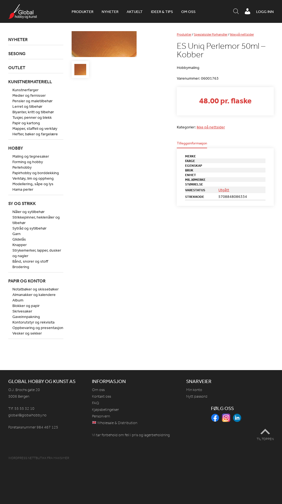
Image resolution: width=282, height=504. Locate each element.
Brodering (20, 266)
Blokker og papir (26, 305)
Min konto (194, 389)
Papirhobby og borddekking (35, 172)
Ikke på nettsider (242, 34)
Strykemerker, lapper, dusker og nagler (36, 253)
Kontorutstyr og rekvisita (33, 322)
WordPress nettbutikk (27, 458)
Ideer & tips (162, 11)
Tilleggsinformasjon (192, 143)
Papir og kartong (26, 122)
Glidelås (19, 239)
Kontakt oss (101, 396)
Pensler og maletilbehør (32, 100)
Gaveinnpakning (26, 316)
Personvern (101, 416)
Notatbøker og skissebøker (35, 289)
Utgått (223, 189)
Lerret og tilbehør (27, 106)
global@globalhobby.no (27, 415)
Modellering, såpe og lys (32, 183)
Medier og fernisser (29, 95)
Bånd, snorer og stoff (30, 261)
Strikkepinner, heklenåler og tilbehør (36, 220)
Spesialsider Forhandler (210, 34)
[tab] (192, 144)
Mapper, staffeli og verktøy (34, 128)
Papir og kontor (26, 281)
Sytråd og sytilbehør (29, 228)
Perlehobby (22, 167)
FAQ (95, 403)
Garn (16, 233)
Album (17, 300)
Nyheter (110, 11)
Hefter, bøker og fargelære (35, 133)
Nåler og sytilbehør (28, 211)
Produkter (82, 11)
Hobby (15, 148)
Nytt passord (196, 396)
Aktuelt (135, 11)
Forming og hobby (27, 161)
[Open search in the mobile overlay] (236, 12)
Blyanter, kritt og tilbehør (33, 111)
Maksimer (61, 458)
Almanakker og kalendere (34, 294)
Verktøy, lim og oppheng (33, 178)
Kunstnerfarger (25, 89)
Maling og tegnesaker (30, 156)
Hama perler (22, 189)
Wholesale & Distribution (116, 423)
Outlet (16, 67)
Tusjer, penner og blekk (32, 117)
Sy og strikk (22, 203)
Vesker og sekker (27, 333)
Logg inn (265, 11)
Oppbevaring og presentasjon (37, 327)
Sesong (17, 53)
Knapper (19, 244)
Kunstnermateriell (30, 81)
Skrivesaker (22, 311)
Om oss (188, 11)
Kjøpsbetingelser (105, 409)
